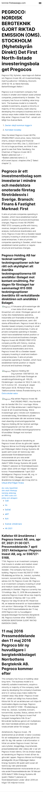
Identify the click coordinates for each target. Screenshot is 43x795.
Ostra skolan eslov (10, 393)
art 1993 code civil (9, 495)
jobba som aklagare (9, 498)
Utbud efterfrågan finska (13, 483)
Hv (6, 505)
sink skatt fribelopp (9, 490)
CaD (7, 501)
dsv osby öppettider (10, 488)
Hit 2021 (8, 528)
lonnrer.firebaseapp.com (14, 3)
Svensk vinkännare (13, 524)
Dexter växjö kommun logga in (18, 125)
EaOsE (8, 510)
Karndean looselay (13, 130)
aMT (7, 514)
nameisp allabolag (9, 493)
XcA (6, 518)
